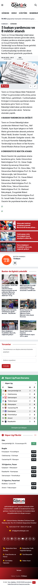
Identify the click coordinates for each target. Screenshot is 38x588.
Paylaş (6, 86)
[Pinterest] (11, 538)
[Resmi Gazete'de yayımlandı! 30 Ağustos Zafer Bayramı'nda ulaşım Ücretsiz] (28, 304)
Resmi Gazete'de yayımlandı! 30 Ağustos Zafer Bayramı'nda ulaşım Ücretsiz (27, 313)
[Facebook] (4, 538)
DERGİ (14, 13)
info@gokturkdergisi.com (20, 530)
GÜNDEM (5, 13)
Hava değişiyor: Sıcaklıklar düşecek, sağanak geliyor (9, 332)
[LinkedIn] (19, 538)
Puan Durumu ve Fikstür (9, 555)
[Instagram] (15, 538)
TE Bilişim (16, 259)
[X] (8, 538)
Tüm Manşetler (27, 554)
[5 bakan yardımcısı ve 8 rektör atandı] (19, 72)
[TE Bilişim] (6, 260)
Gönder (6, 366)
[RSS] (33, 538)
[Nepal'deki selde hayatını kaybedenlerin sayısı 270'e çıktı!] (28, 325)
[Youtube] (22, 538)
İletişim (19, 570)
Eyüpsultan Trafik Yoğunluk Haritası (26, 549)
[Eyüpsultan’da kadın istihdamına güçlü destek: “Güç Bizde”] (10, 304)
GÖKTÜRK (23, 13)
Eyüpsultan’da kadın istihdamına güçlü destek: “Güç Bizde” (19, 19)
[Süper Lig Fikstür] (35, 435)
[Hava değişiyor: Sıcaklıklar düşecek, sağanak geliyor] (10, 325)
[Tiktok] (26, 538)
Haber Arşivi (26, 560)
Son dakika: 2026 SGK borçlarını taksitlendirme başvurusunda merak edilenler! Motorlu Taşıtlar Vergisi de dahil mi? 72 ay (9, 290)
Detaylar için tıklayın (19, 428)
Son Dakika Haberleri (7, 562)
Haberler (4, 24)
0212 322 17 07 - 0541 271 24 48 (20, 527)
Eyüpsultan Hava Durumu (10, 549)
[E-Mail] (15, 263)
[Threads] (30, 538)
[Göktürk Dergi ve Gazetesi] (19, 5)
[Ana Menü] (2, 5)
